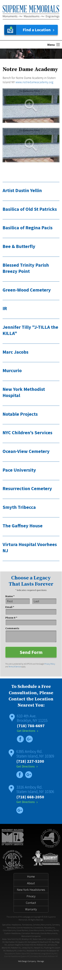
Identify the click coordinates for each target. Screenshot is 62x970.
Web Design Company (27, 961)
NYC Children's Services (27, 432)
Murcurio (12, 370)
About (31, 883)
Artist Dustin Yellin (22, 190)
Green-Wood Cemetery (27, 290)
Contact (31, 903)
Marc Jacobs (15, 352)
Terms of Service (15, 666)
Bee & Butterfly (19, 246)
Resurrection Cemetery (27, 488)
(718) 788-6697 (31, 725)
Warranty (31, 909)
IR (5, 308)
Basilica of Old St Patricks (30, 209)
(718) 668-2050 (30, 797)
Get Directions (28, 731)
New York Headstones (31, 890)
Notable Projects (20, 414)
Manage (40, 961)
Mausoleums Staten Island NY (17, 953)
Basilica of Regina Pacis (28, 227)
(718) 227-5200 (30, 761)
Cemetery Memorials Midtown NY (44, 956)
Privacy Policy (49, 664)
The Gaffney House (23, 526)
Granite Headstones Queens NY (16, 956)
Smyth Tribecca (19, 507)
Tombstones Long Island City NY (43, 953)
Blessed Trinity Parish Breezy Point (26, 268)
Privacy (31, 896)
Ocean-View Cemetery (26, 451)
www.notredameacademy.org (34, 82)
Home (31, 876)
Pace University (19, 470)
